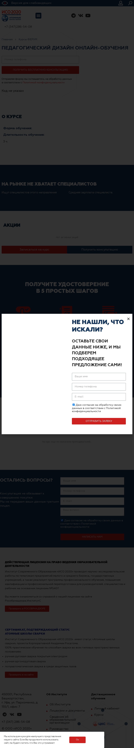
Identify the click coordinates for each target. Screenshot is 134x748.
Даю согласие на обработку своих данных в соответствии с (96, 408)
